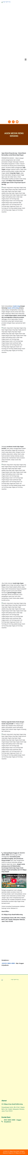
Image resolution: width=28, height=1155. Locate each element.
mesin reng (16, 306)
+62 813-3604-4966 (8, 963)
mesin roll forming (13, 308)
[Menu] (25, 59)
